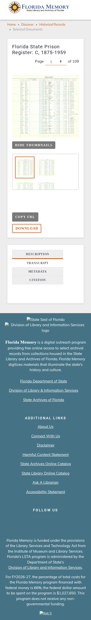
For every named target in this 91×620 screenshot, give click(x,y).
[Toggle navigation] (80, 8)
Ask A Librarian (45, 482)
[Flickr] (73, 520)
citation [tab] (37, 280)
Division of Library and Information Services (45, 567)
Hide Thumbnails (33, 145)
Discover (27, 24)
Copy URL (25, 217)
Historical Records (52, 24)
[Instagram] (45, 520)
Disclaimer (45, 445)
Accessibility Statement (45, 492)
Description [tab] (37, 254)
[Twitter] (32, 520)
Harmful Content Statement (46, 454)
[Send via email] (16, 207)
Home (11, 24)
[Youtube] (59, 520)
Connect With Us (45, 436)
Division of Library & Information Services (43, 390)
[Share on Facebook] (25, 207)
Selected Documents (27, 29)
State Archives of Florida (43, 399)
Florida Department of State (43, 381)
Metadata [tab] (37, 271)
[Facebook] (18, 520)
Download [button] (27, 228)
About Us (45, 426)
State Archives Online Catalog (45, 463)
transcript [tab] (38, 263)
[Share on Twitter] (35, 207)
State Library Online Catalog (45, 473)
